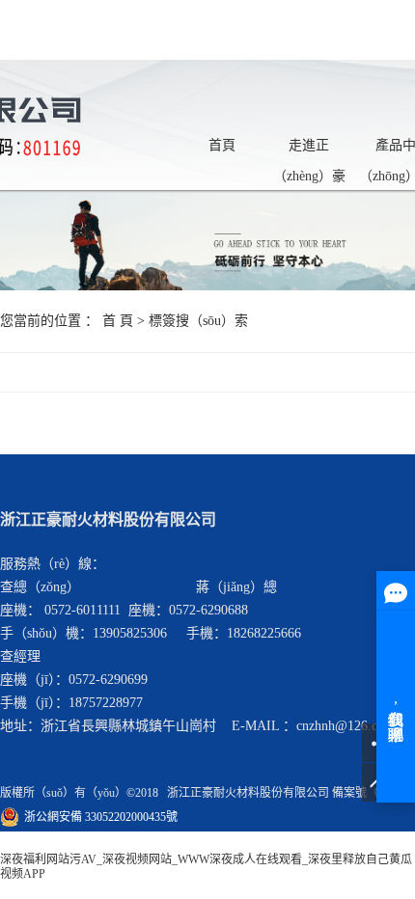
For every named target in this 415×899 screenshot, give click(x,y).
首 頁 (117, 320)
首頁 (221, 145)
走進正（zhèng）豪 (309, 149)
